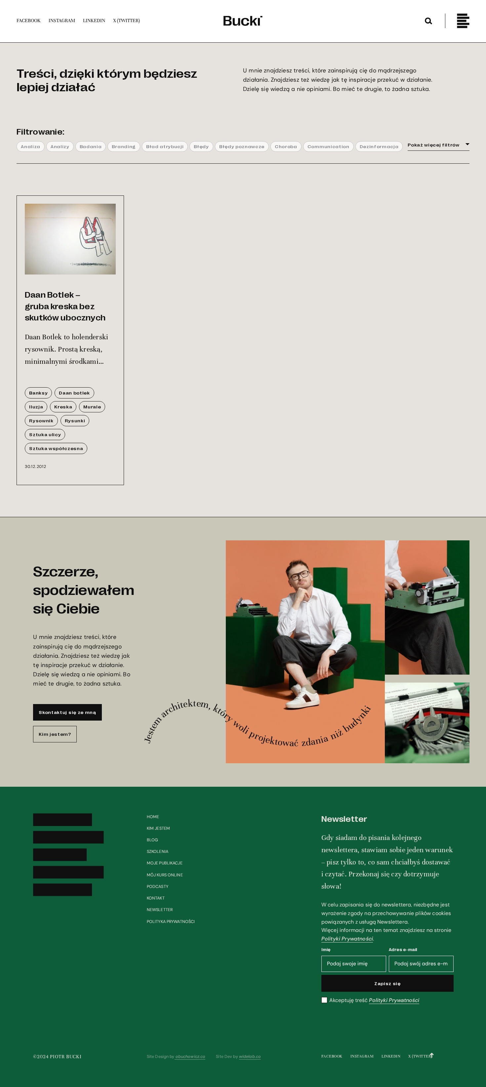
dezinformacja (379, 146)
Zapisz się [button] (387, 983)
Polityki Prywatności (347, 938)
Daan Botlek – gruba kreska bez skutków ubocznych (65, 305)
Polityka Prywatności (171, 921)
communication (328, 146)
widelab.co (250, 1056)
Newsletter (160, 909)
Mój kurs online (165, 875)
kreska (63, 406)
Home (153, 816)
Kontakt (156, 898)
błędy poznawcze (241, 146)
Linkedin (391, 1056)
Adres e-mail (403, 949)
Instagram (362, 1056)
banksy (38, 392)
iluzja (36, 406)
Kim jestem (158, 828)
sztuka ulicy (45, 434)
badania (91, 146)
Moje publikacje (164, 863)
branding (124, 146)
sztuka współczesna (56, 448)
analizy (60, 146)
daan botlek (74, 392)
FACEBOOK (332, 1056)
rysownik (41, 420)
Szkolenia (157, 851)
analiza (30, 146)
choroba (286, 146)
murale (92, 406)
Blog (152, 840)
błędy (201, 146)
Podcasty (157, 886)
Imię (326, 949)
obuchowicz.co (190, 1056)
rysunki (75, 420)
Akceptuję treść (374, 1000)
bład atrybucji (165, 146)
